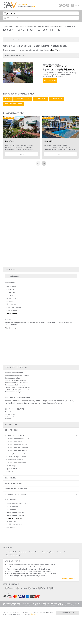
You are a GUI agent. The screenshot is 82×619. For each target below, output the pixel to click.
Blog (53, 588)
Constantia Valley (28, 401)
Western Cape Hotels (14, 442)
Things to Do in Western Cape (17, 503)
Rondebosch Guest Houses (15, 380)
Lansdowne (61, 401)
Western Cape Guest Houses (17, 445)
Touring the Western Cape (15, 494)
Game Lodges (11, 466)
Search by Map (11, 478)
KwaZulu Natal (11, 298)
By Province (10, 283)
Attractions (9, 416)
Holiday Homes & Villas (15, 459)
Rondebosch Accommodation (17, 376)
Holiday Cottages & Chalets (18, 389)
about (8, 99)
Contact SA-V (11, 552)
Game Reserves (12, 506)
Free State (10, 289)
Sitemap (33, 614)
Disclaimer (23, 552)
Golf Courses (11, 509)
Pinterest (44, 588)
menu (73, 5)
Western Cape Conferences (16, 489)
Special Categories (13, 469)
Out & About (20, 26)
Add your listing (67, 613)
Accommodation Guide (14, 435)
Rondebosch (70, 26)
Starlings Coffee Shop (55, 66)
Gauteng (10, 295)
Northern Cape (12, 310)
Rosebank (51, 403)
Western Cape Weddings (14, 483)
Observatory (18, 403)
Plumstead (42, 403)
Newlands (8, 403)
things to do (56, 99)
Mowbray (69, 401)
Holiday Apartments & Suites (18, 387)
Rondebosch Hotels (12, 378)
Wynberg (58, 403)
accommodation (23, 99)
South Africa (8, 26)
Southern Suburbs (56, 26)
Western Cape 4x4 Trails (15, 515)
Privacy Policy (34, 552)
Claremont (16, 401)
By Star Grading (12, 472)
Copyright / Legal (48, 552)
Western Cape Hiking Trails (16, 512)
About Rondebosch (12, 412)
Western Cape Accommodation (18, 439)
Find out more (50, 80)
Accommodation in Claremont (63, 69)
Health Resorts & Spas (14, 524)
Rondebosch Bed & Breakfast (16, 383)
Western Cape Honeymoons (17, 463)
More (22, 154)
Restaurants (31, 26)
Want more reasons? (69, 579)
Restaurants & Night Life (15, 518)
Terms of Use (61, 552)
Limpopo (10, 301)
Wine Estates (11, 521)
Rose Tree (9, 141)
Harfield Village (41, 401)
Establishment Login (13, 555)
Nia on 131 (48, 141)
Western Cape (43, 26)
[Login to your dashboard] (64, 5)
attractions (40, 99)
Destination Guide (12, 430)
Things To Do (10, 414)
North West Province (14, 307)
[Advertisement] (41, 348)
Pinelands (33, 403)
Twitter (34, 588)
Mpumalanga (11, 304)
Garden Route (11, 292)
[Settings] (67, 5)
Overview (15, 39)
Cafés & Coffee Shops (51, 64)
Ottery (26, 403)
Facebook (11, 588)
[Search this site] (60, 5)
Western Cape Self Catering (17, 451)
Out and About (11, 500)
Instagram (23, 588)
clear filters (55, 50)
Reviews (8, 419)
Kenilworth (52, 401)
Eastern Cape (11, 286)
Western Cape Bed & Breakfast (18, 448)
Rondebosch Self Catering (15, 385)
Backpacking (11, 527)
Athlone (8, 401)
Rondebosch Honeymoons (15, 392)
